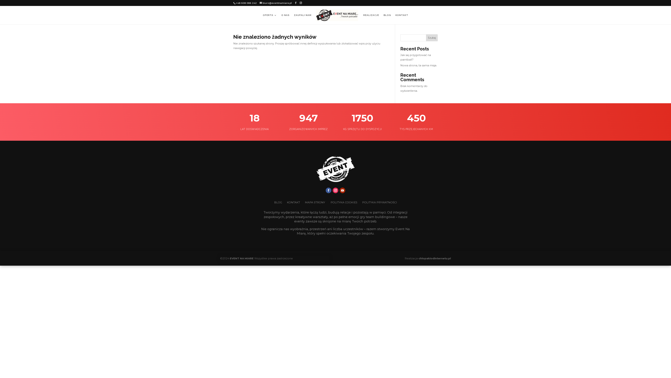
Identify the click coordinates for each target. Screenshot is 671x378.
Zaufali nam (302, 15)
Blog (387, 15)
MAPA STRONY (315, 202)
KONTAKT (294, 202)
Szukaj (432, 37)
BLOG (278, 202)
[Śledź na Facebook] (328, 190)
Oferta (268, 15)
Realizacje (371, 15)
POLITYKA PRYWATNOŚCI (379, 202)
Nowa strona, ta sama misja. (418, 65)
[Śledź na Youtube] (342, 190)
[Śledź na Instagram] (335, 190)
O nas (285, 15)
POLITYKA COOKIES (344, 202)
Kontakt (401, 15)
